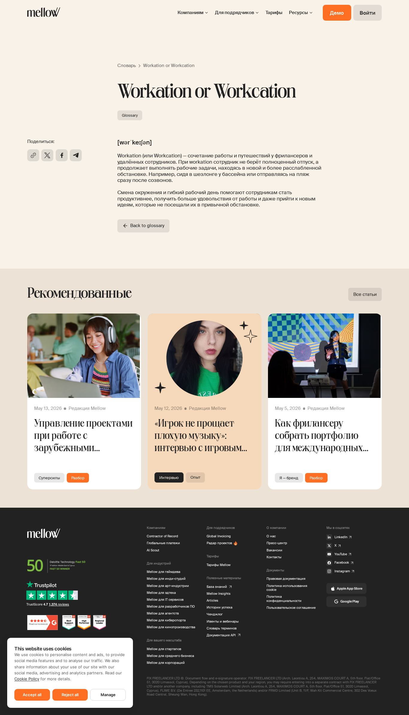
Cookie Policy (26, 678)
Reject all (70, 694)
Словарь (126, 66)
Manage (108, 694)
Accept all (32, 694)
